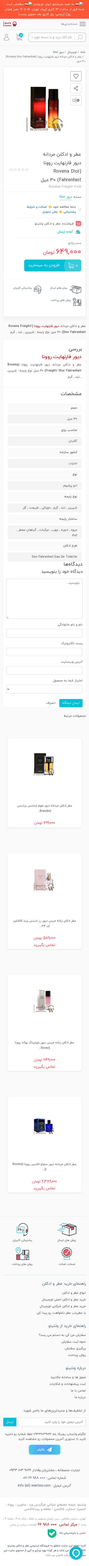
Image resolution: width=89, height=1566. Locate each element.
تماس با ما (78, 1390)
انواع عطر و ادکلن (74, 1293)
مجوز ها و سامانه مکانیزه (68, 1377)
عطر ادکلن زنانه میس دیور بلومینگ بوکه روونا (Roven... (44, 1045)
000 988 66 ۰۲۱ (34, 1478)
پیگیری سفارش (75, 1348)
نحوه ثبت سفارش (73, 1342)
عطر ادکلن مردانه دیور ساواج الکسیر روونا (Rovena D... (44, 1167)
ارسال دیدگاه (71, 703)
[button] (19, 37)
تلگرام (41, 1450)
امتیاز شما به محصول (68, 680)
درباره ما (80, 1397)
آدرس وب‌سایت (72, 662)
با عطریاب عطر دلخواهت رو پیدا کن (61, 1313)
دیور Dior (66, 197)
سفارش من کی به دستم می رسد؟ (62, 1335)
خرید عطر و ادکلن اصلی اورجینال (64, 1299)
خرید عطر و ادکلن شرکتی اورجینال (63, 1306)
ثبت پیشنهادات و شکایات (67, 1384)
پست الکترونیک (72, 643)
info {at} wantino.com (34, 1485)
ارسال (10, 1422)
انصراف (51, 703)
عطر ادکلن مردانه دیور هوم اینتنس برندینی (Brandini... (44, 808)
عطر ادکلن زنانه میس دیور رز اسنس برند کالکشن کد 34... (44, 923)
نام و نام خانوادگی (70, 624)
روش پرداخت (77, 1355)
